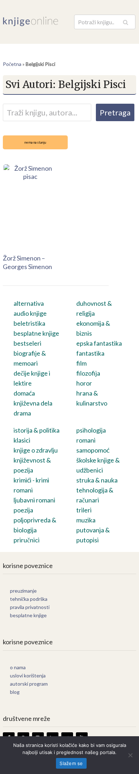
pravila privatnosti (30, 607)
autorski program (29, 684)
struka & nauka (97, 480)
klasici (22, 440)
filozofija (88, 373)
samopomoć (92, 450)
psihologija (91, 430)
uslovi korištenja (28, 675)
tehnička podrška (28, 599)
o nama (18, 667)
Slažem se (71, 763)
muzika (86, 520)
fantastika (90, 353)
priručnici (27, 540)
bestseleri (27, 343)
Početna (12, 64)
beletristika (29, 323)
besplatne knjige (36, 333)
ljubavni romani (34, 500)
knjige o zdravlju (36, 450)
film (81, 363)
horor (84, 383)
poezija (23, 510)
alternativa (29, 303)
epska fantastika (99, 343)
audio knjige (30, 313)
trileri (84, 510)
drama (22, 413)
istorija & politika (37, 430)
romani (86, 440)
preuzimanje (23, 591)
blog (15, 692)
